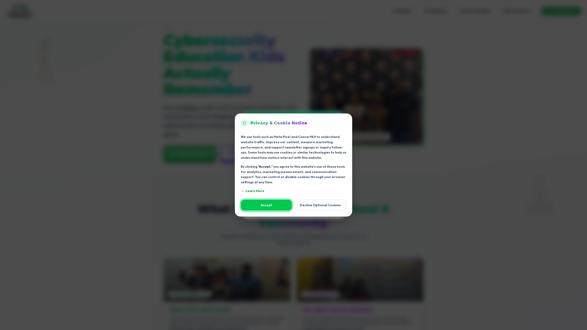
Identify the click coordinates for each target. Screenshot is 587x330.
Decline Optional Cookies (320, 205)
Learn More (255, 191)
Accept (266, 205)
